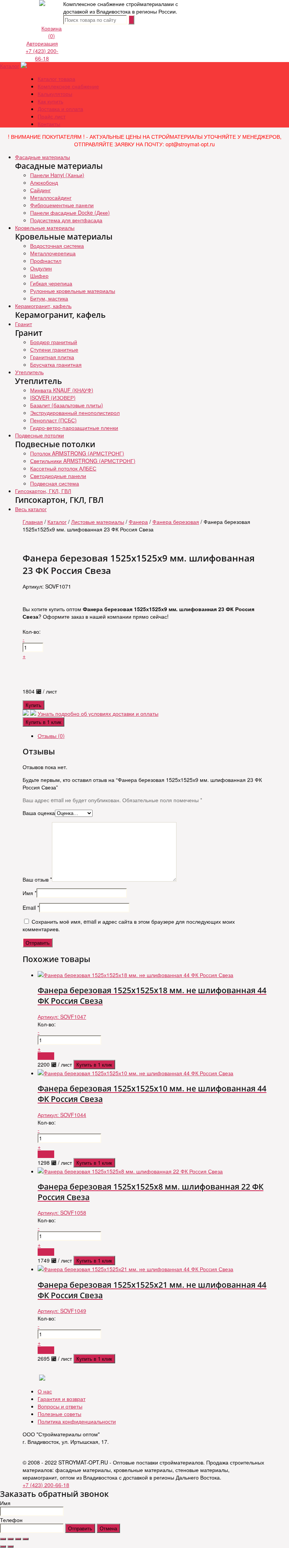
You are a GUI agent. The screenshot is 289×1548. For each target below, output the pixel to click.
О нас (45, 1391)
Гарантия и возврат (61, 1398)
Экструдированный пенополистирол (75, 412)
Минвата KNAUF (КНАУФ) (61, 390)
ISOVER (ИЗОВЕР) (53, 397)
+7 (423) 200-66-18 (42, 54)
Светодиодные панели (58, 476)
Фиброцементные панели (62, 205)
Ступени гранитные (54, 349)
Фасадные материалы (42, 157)
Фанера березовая (175, 521)
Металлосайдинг (50, 197)
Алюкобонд (44, 182)
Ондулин (41, 268)
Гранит (23, 324)
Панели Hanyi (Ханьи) (57, 175)
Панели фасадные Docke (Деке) (70, 212)
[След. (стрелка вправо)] (11, 1546)
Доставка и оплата (60, 108)
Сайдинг (40, 190)
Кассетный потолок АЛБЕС (63, 468)
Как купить (50, 101)
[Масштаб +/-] (26, 1539)
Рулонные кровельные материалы (72, 290)
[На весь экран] (18, 1539)
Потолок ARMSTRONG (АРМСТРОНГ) (77, 453)
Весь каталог (31, 509)
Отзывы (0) (51, 735)
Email (31, 907)
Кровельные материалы (45, 227)
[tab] (152, 735)
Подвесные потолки (39, 435)
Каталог (9, 66)
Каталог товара (56, 78)
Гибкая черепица (51, 283)
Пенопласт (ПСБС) (53, 420)
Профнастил (45, 260)
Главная (33, 521)
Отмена (108, 1528)
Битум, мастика (49, 298)
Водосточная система (57, 245)
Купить (33, 705)
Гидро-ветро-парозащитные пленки (74, 427)
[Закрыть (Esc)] (3, 1539)
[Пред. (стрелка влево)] (3, 1546)
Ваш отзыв (37, 879)
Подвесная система (54, 483)
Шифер (39, 275)
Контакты (49, 123)
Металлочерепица (53, 253)
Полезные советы (59, 1413)
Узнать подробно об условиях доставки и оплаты (98, 713)
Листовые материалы (97, 521)
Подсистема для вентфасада (66, 220)
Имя (30, 893)
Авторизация (42, 43)
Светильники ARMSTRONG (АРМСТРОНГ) (82, 460)
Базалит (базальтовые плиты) (66, 405)
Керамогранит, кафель (43, 306)
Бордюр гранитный (53, 342)
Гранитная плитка (52, 357)
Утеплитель (29, 372)
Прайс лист (51, 116)
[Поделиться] (11, 1539)
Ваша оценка (39, 812)
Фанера (138, 521)
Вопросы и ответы (60, 1406)
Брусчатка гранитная (56, 364)
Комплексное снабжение (68, 86)
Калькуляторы (55, 93)
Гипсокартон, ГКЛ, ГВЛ (43, 491)
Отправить (80, 1528)
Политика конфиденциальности (77, 1421)
